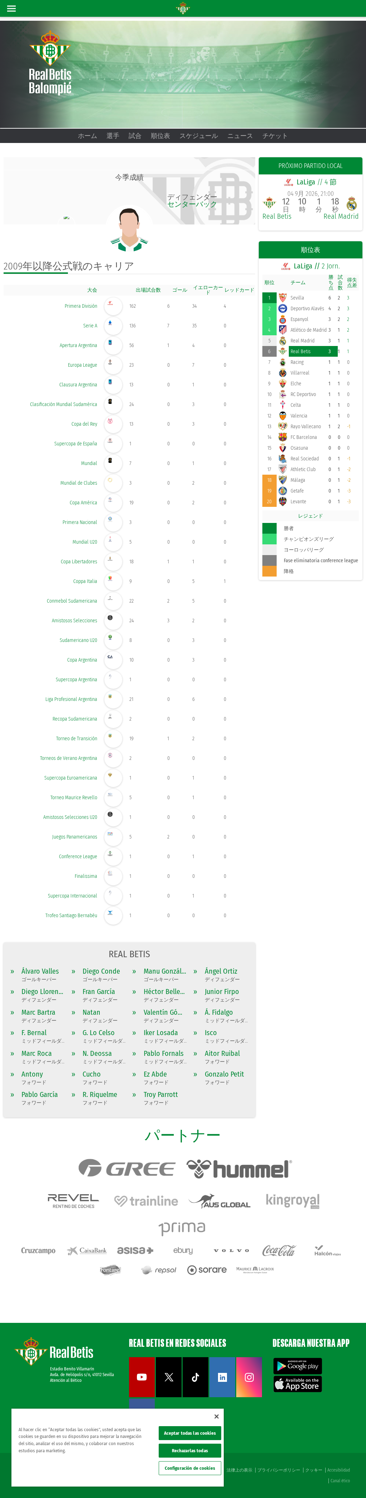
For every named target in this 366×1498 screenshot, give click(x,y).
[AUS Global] (219, 1201)
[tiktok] (195, 1396)
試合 (135, 136)
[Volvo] (231, 1251)
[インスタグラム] (249, 1396)
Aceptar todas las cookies (190, 1433)
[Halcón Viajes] (327, 1251)
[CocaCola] (279, 1251)
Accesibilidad (338, 1470)
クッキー (313, 1470)
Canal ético (340, 1480)
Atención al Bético (65, 1380)
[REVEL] (73, 1201)
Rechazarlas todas (190, 1450)
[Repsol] (158, 1270)
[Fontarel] (110, 1270)
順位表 (160, 136)
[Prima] (183, 1227)
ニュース (240, 136)
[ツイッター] (169, 1396)
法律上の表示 (239, 1470)
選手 (113, 136)
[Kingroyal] (293, 1201)
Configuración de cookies (190, 1468)
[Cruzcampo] (38, 1251)
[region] (117, 1448)
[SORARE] (207, 1270)
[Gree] (126, 1169)
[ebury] (183, 1251)
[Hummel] (239, 1169)
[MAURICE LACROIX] (255, 1270)
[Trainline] (146, 1201)
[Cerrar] (216, 1416)
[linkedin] (222, 1396)
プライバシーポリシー (278, 1470)
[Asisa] (134, 1251)
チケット (275, 136)
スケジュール (198, 136)
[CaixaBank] (86, 1251)
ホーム (87, 136)
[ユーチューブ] (142, 1396)
